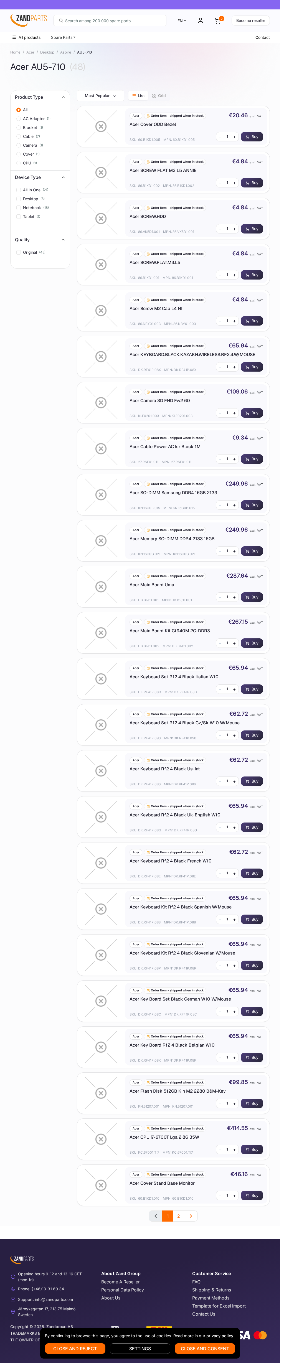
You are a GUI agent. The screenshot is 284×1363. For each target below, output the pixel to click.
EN (180, 20)
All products (29, 37)
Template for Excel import (219, 1306)
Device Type (28, 177)
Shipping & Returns (211, 1290)
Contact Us (203, 1314)
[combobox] (110, 20)
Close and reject (75, 1348)
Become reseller (250, 20)
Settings (140, 1348)
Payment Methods (210, 1298)
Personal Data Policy (122, 1290)
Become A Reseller (120, 1282)
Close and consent (205, 1348)
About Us (110, 1298)
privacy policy (219, 1335)
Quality (22, 239)
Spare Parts (61, 37)
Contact (262, 37)
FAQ (196, 1282)
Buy (255, 136)
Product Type (29, 97)
